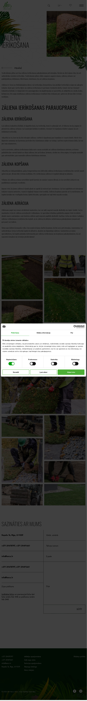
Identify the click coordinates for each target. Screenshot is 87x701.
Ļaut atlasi (43, 372)
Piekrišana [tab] (15, 333)
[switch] (33, 363)
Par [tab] (72, 333)
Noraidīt (16, 372)
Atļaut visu (71, 372)
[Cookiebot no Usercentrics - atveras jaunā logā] (75, 326)
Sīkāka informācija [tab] (43, 333)
